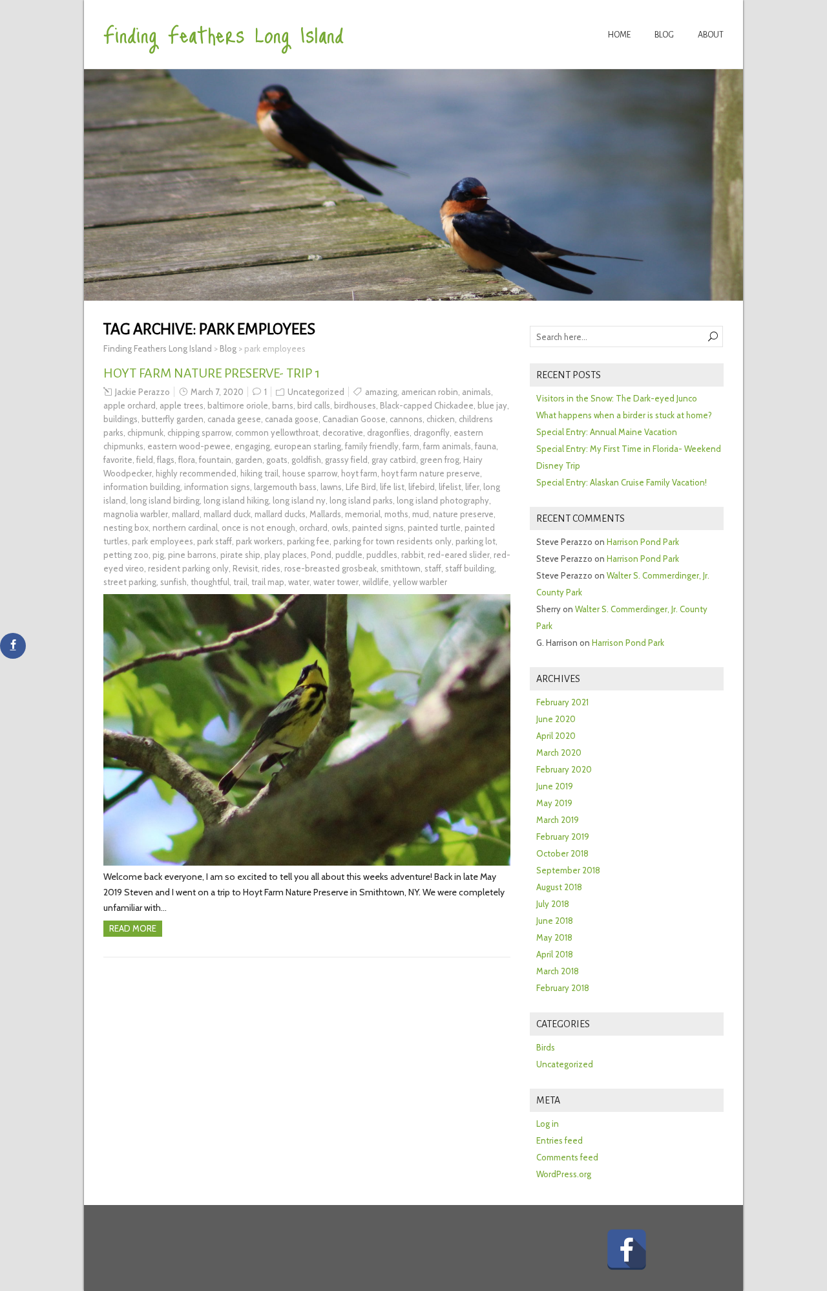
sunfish (173, 582)
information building (141, 487)
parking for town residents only (392, 541)
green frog (439, 459)
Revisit (245, 568)
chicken (440, 419)
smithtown (401, 568)
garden (248, 459)
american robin (429, 392)
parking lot (475, 541)
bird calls (313, 405)
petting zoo (126, 554)
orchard (313, 527)
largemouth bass (285, 487)
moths (396, 514)
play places (285, 554)
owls (339, 527)
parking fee (308, 541)
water (298, 582)
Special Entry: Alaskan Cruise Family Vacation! (621, 482)
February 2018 (562, 988)
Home (619, 34)
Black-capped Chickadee (427, 405)
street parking (129, 582)
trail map (267, 582)
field (144, 459)
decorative (342, 432)
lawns (331, 487)
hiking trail (259, 473)
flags (165, 459)
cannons (406, 419)
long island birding (165, 500)
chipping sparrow (199, 432)
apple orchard (129, 405)
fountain (215, 459)
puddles (381, 554)
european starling (307, 446)
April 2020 (556, 736)
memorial (363, 514)
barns (282, 405)
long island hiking (236, 500)
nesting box (126, 527)
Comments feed (567, 1157)
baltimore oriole (237, 405)
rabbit (412, 554)
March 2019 (557, 820)
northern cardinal (185, 527)
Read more (132, 928)
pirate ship (240, 554)
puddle (348, 554)
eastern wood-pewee (189, 446)
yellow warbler (420, 582)
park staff (214, 541)
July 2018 (552, 904)
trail (240, 582)
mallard (186, 514)
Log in (547, 1123)
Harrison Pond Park (643, 542)
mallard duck (227, 514)
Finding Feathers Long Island (223, 33)
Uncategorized (316, 392)
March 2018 (557, 971)
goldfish (306, 459)
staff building (469, 568)
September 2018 (568, 870)
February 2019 (562, 836)
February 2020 (564, 769)
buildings (120, 419)
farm (411, 446)
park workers (259, 541)
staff (432, 568)
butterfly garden (172, 419)
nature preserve (463, 514)
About (711, 34)
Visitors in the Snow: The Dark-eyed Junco (616, 398)
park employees (162, 541)
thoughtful (210, 582)
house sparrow (309, 473)
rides (271, 568)
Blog (664, 34)
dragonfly (432, 432)
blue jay (492, 405)
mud (420, 514)
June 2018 (554, 920)
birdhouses (355, 405)
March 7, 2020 (217, 392)
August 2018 (559, 887)
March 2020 (558, 752)
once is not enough (258, 527)
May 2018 (554, 937)
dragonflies (388, 432)
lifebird (421, 487)
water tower (336, 582)
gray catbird (394, 459)
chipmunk (145, 432)
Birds (545, 1047)
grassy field (346, 459)
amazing (381, 392)
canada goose (292, 419)
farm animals (447, 446)
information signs (217, 487)
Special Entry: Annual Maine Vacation (606, 432)
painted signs (378, 527)
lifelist (450, 487)
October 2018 (562, 853)
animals (476, 392)
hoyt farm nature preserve (430, 473)
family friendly (372, 446)
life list (392, 487)
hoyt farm (359, 473)
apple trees (182, 405)
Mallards (325, 514)
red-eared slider (459, 554)
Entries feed (559, 1140)
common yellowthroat (277, 432)
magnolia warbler (135, 514)
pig (158, 554)
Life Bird (361, 487)
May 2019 (554, 803)
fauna (485, 446)
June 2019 (554, 786)
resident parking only (188, 568)
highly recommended (196, 473)
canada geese (234, 419)
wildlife (375, 582)
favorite (117, 459)
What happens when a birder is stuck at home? (624, 415)
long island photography (443, 500)
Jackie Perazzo (142, 392)
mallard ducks (280, 514)
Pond (321, 554)
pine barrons (192, 554)
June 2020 (556, 719)
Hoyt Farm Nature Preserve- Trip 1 (211, 373)
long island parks (361, 500)
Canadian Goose (354, 419)
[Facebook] (626, 1249)
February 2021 (562, 702)
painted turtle (434, 527)
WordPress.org (563, 1174)
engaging (252, 446)
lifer (472, 487)
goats (277, 459)
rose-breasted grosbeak (330, 568)
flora (186, 459)
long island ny (299, 500)
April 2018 (554, 954)
